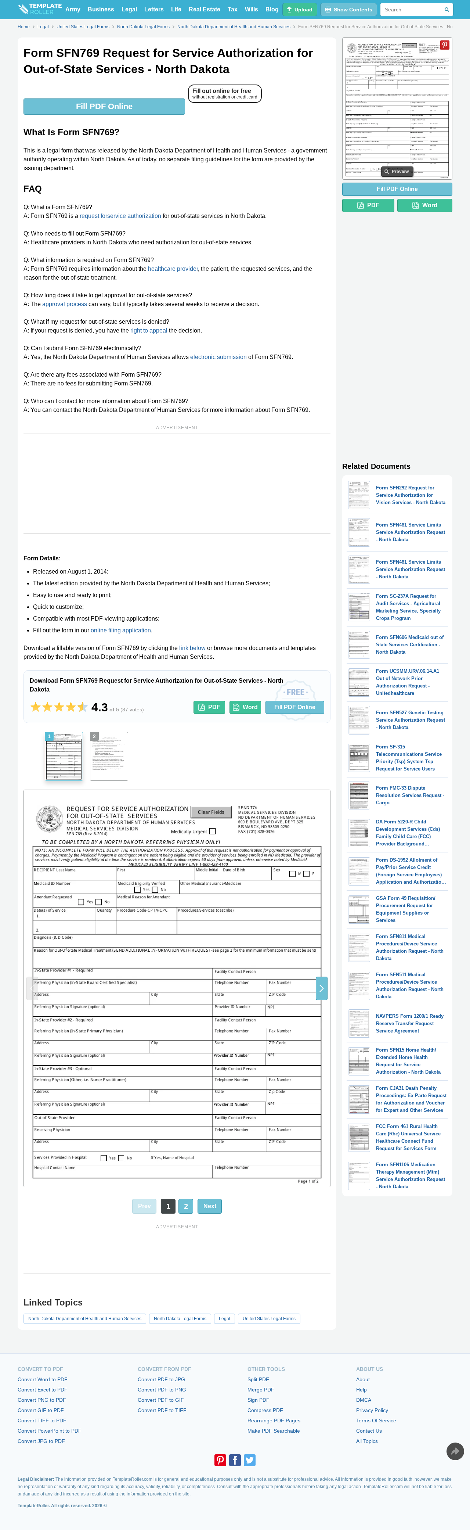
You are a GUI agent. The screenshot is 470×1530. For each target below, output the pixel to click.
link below (192, 648)
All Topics (367, 1441)
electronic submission (218, 357)
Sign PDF (258, 1400)
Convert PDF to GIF (161, 1400)
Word (250, 707)
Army (72, 9)
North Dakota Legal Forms (180, 1318)
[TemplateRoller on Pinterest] (220, 1460)
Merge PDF (260, 1390)
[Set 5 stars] (82, 707)
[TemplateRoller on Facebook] (235, 1460)
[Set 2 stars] (47, 707)
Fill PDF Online (104, 106)
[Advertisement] (177, 483)
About (363, 1379)
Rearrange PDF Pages (273, 1420)
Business (101, 9)
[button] (321, 988)
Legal (129, 9)
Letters (154, 9)
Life (176, 9)
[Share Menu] (455, 1451)
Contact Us (369, 1431)
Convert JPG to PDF (41, 1441)
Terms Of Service (376, 1420)
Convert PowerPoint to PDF (50, 1431)
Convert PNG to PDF (42, 1400)
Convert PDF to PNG (162, 1390)
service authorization (134, 216)
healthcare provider (173, 269)
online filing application (121, 630)
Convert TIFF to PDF (42, 1420)
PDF (214, 707)
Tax (233, 9)
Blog (272, 9)
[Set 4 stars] (71, 707)
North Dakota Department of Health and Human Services (84, 1318)
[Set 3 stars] (59, 707)
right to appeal (148, 330)
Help (361, 1390)
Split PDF (258, 1379)
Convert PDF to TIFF (162, 1410)
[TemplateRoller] (40, 9)
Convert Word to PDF (43, 1379)
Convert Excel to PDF (43, 1390)
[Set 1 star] (35, 707)
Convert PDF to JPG (161, 1379)
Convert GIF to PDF (41, 1410)
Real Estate (204, 9)
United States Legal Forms (269, 1318)
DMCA (363, 1400)
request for (93, 216)
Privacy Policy (372, 1410)
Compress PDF (265, 1410)
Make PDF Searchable (273, 1431)
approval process (64, 304)
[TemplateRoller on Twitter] (250, 1460)
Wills (251, 9)
